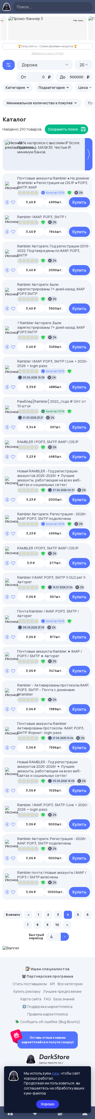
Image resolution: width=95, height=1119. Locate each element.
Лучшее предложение (62, 991)
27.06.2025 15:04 (63, 738)
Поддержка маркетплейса (49, 1007)
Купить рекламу (26, 991)
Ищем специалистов (49, 969)
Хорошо (47, 1104)
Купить (79, 202)
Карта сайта (31, 999)
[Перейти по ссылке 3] (47, 28)
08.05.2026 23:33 (33, 627)
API (52, 984)
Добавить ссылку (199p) (48, 53)
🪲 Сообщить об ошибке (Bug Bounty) (47, 1022)
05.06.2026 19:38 (34, 377)
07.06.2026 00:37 (63, 490)
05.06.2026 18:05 (63, 781)
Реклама (78, 20)
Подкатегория (52, 87)
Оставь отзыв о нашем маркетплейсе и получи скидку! (48, 1039)
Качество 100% (55, 192)
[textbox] (44, 65)
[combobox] (45, 65)
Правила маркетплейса (47, 1014)
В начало (13, 914)
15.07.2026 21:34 (62, 587)
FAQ (47, 999)
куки (55, 1073)
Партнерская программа (49, 976)
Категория (16, 87)
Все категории (70, 984)
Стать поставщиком (30, 984)
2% (81, 192)
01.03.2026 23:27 (33, 417)
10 (57, 925)
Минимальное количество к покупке (40, 102)
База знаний (63, 999)
